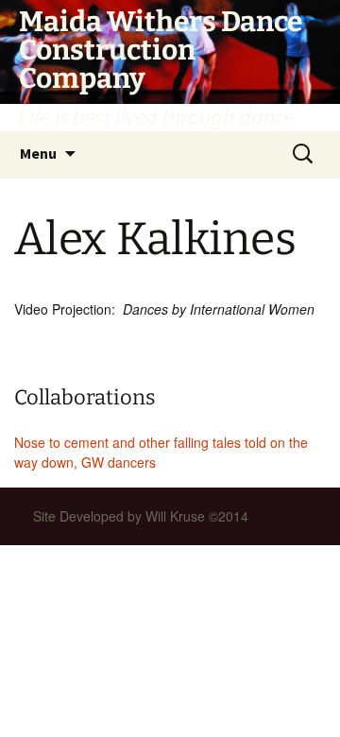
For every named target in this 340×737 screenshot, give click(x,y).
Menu (38, 153)
